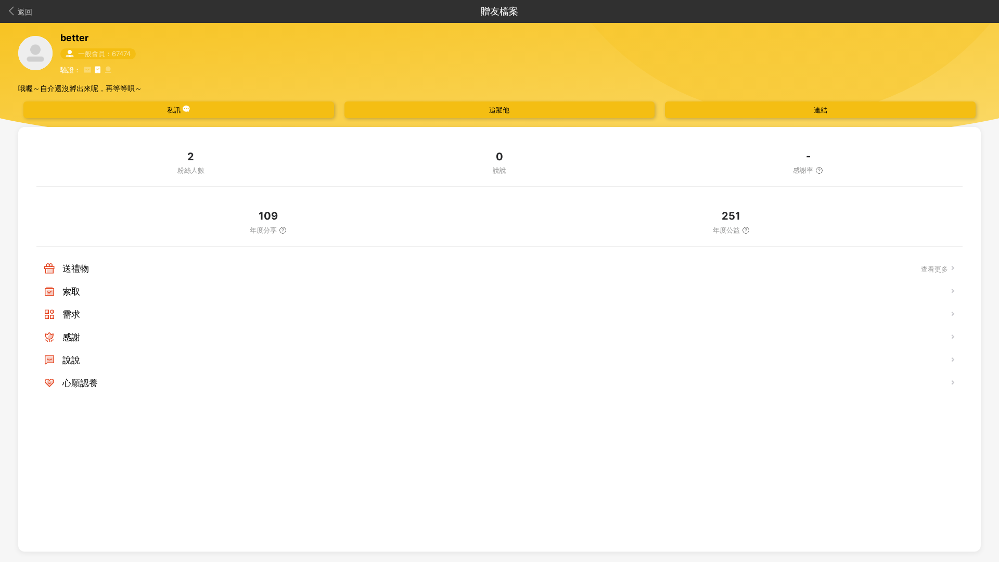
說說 (71, 360)
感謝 (71, 337)
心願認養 (80, 383)
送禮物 (75, 268)
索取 (71, 291)
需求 (71, 314)
